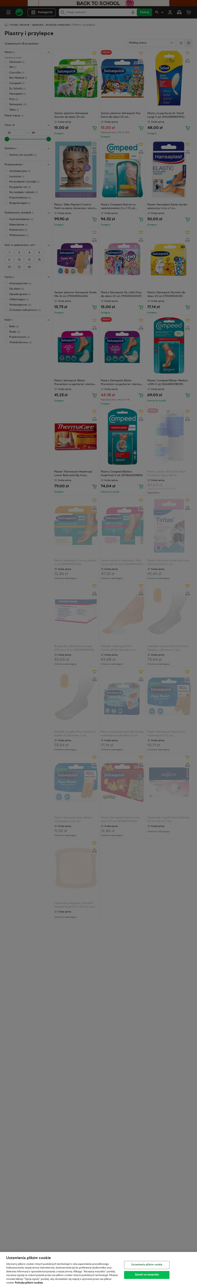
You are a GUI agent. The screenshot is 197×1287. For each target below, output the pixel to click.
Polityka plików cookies (29, 1283)
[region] (98, 1269)
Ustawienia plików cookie (146, 1265)
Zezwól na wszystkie (147, 1275)
